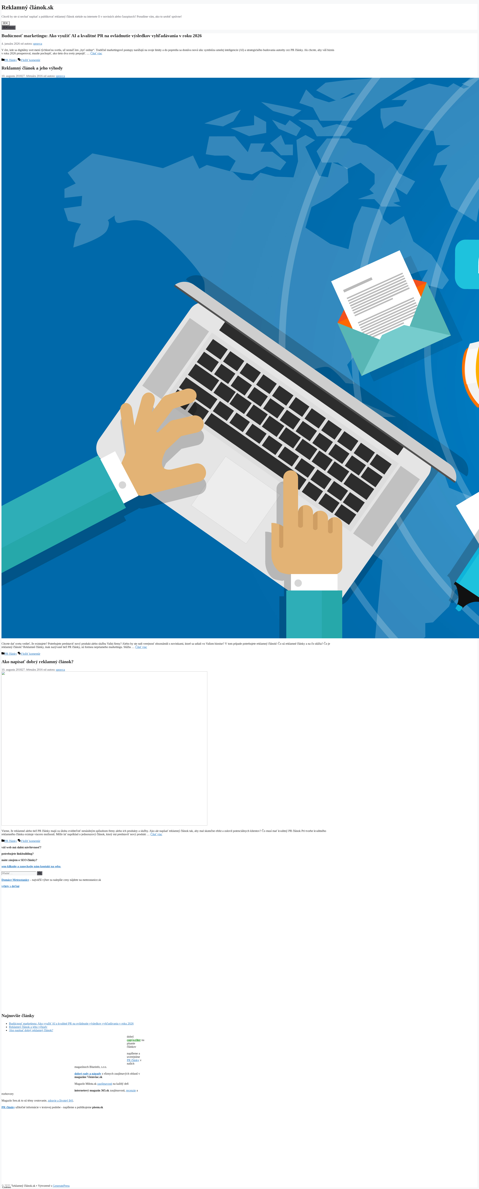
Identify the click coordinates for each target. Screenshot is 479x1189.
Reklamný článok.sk (27, 7)
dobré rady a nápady (87, 1073)
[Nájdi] (39, 873)
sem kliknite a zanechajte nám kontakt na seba (31, 866)
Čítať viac (96, 53)
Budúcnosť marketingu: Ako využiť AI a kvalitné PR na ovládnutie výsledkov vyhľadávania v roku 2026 (101, 35)
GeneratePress (61, 1185)
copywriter (134, 1040)
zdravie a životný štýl (60, 1100)
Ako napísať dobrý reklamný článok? (37, 661)
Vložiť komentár (30, 60)
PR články (10, 60)
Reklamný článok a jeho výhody (32, 68)
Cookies (6, 1187)
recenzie (131, 1090)
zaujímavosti (104, 1083)
